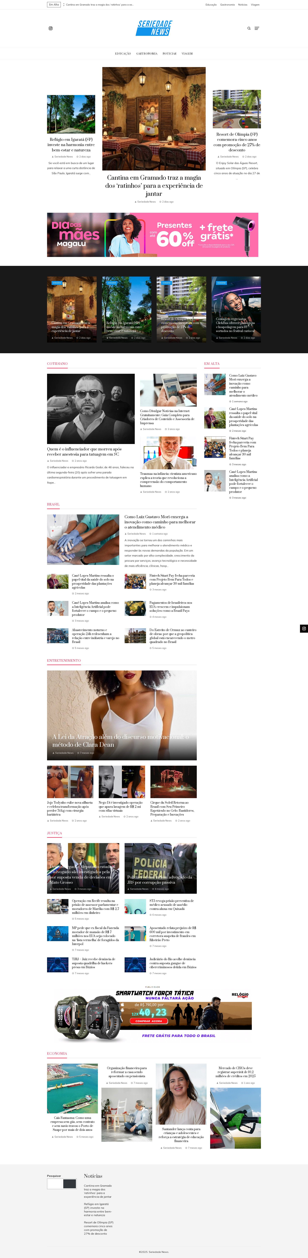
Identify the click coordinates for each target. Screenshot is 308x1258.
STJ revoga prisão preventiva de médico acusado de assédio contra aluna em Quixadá (172, 905)
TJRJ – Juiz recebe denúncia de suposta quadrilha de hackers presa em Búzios (93, 963)
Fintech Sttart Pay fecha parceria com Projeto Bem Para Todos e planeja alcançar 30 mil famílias (172, 580)
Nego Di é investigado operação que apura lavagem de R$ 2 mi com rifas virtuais (121, 807)
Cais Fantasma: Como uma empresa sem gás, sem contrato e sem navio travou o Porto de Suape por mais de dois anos (72, 1124)
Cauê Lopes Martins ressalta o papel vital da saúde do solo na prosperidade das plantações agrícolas (93, 582)
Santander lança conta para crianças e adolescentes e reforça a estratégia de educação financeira (181, 1135)
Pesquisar (54, 1176)
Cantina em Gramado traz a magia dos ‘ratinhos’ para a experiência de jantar (100, 4)
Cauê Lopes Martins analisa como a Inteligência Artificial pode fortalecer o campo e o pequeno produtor (95, 609)
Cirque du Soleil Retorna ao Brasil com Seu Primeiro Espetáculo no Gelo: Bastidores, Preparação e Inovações (172, 809)
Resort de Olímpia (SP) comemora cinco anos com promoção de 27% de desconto (237, 142)
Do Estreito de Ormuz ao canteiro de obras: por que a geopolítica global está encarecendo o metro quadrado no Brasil (173, 636)
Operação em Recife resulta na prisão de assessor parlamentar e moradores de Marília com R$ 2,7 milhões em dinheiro (95, 907)
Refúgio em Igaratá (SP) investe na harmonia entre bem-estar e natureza (71, 145)
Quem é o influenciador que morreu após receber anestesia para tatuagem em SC (84, 452)
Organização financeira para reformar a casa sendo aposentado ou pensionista (127, 1072)
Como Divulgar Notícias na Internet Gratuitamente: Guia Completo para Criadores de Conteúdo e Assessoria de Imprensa (167, 417)
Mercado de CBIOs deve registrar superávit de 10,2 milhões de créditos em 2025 (235, 1072)
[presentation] (63, 4)
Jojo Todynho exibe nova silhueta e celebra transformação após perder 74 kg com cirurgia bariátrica (70, 809)
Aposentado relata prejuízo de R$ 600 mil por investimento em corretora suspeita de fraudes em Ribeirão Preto (173, 934)
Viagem (57, 283)
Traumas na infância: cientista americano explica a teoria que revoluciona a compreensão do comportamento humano (168, 480)
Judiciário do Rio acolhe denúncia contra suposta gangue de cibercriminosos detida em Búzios (173, 963)
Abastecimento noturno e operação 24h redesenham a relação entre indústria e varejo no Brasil (95, 636)
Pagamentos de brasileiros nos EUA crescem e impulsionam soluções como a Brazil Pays (171, 607)
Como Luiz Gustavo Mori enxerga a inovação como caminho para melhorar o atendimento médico (160, 522)
